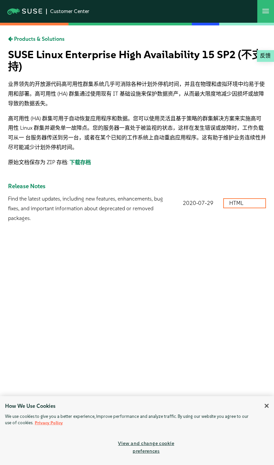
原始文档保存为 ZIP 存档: (39, 162)
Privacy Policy (49, 422)
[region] (137, 430)
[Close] (266, 405)
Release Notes (26, 186)
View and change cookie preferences (146, 447)
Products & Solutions (38, 39)
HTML (237, 203)
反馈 (265, 55)
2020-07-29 (198, 203)
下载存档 (80, 162)
